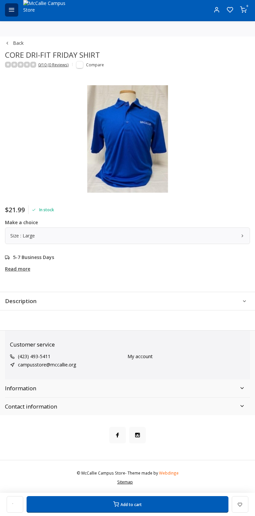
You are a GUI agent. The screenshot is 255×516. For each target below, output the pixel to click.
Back (18, 43)
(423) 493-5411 (34, 356)
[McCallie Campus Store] (46, 10)
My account (140, 356)
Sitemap (125, 481)
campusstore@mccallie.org (47, 364)
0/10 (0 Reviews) (53, 64)
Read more (17, 269)
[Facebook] (117, 435)
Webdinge (169, 473)
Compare (95, 64)
